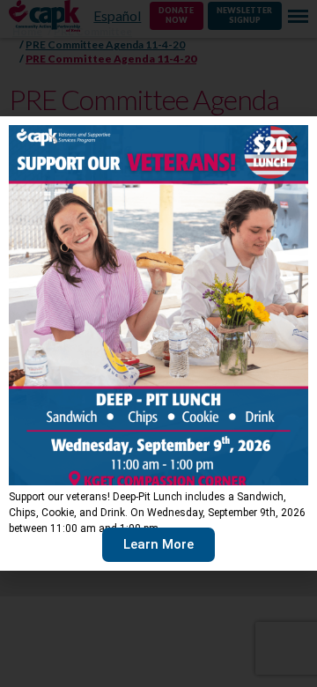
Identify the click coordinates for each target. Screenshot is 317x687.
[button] (292, 140)
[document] (158, 343)
